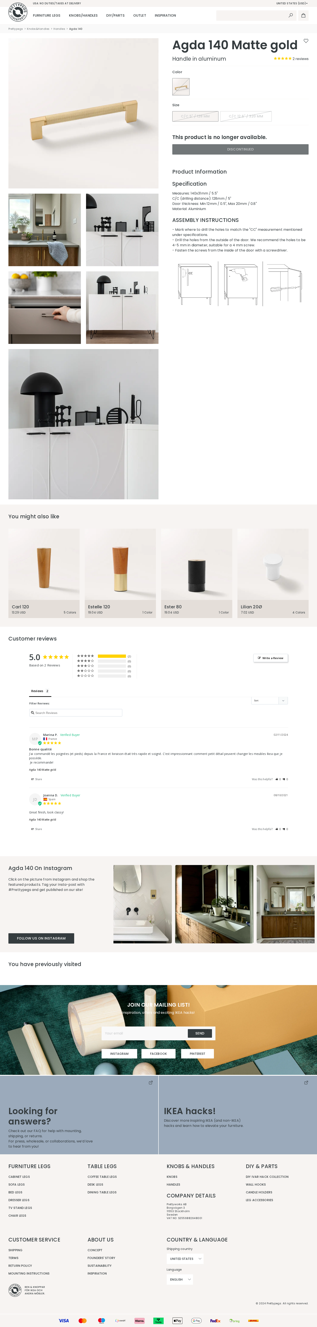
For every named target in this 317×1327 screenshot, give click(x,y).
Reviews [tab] (37, 691)
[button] (278, 779)
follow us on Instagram (41, 938)
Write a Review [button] (272, 658)
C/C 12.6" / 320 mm (246, 116)
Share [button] (38, 779)
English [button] (176, 1279)
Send (199, 1033)
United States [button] (181, 1259)
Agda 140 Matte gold (42, 770)
